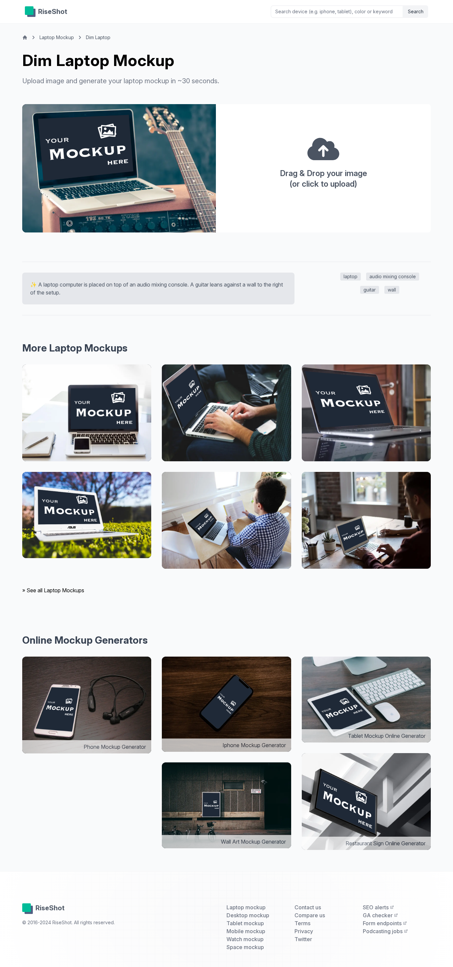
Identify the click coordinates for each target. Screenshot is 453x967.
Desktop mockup (248, 915)
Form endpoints (383, 923)
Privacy (303, 931)
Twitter (303, 939)
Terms (302, 923)
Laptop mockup (246, 907)
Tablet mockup (245, 923)
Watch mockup (245, 939)
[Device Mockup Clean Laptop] (86, 412)
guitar (369, 289)
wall (392, 289)
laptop (350, 276)
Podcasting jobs (383, 931)
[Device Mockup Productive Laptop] (86, 515)
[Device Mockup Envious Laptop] (226, 520)
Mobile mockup (246, 931)
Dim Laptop (98, 37)
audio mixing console (392, 276)
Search (415, 11)
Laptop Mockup (56, 37)
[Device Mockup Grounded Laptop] (366, 520)
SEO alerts (376, 907)
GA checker (378, 915)
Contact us (307, 907)
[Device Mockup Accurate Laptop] (226, 412)
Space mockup (245, 947)
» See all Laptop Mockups (53, 590)
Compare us (309, 915)
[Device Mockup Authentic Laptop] (366, 412)
